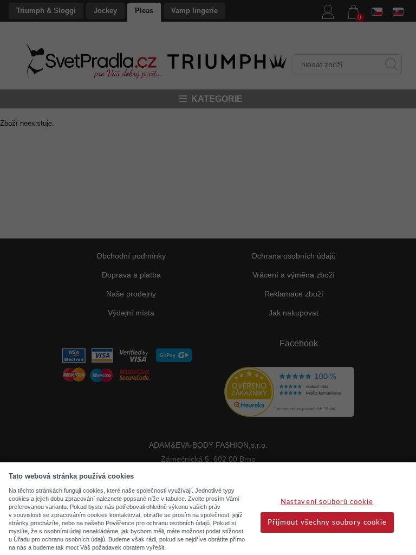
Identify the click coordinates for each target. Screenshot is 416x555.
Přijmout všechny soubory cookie (327, 522)
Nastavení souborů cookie (327, 502)
